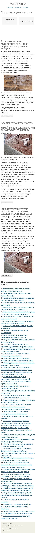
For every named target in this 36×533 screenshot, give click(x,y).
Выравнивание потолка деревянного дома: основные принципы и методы (17, 440)
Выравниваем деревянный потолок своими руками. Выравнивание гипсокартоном (18, 470)
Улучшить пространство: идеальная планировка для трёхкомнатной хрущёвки (16, 422)
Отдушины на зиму (26, 21)
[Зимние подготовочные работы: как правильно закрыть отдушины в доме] (18, 262)
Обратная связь (6, 530)
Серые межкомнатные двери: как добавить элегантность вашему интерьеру (17, 322)
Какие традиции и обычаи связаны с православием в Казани (15, 387)
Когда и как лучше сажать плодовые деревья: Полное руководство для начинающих (18, 313)
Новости (18, 7)
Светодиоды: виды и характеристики (16, 395)
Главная (10, 7)
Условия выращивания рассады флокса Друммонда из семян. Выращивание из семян (17, 484)
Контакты (5, 525)
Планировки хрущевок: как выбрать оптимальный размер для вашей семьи (15, 426)
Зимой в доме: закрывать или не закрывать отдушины (18, 128)
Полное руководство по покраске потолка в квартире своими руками (17, 364)
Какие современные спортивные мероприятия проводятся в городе (14, 336)
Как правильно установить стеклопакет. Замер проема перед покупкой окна (16, 449)
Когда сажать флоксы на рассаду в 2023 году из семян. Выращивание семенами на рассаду (16, 494)
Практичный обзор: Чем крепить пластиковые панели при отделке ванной (15, 378)
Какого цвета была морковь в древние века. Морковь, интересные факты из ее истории (18, 512)
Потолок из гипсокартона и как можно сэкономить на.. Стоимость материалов (15, 475)
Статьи (25, 7)
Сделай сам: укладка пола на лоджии (16, 409)
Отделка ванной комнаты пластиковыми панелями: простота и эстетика (16, 373)
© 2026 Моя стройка (7, 523)
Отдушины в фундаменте (9, 21)
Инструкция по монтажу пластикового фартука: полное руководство (15, 290)
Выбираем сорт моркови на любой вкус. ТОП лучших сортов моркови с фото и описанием (16, 506)
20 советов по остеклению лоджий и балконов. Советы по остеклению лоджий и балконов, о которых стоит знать (16, 464)
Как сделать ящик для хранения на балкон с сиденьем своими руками (18, 350)
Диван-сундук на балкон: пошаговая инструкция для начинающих (15, 354)
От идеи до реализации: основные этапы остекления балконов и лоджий (17, 445)
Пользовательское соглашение (15, 525)
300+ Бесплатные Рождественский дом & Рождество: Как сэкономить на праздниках (17, 489)
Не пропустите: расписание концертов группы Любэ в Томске (16, 382)
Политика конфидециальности (10, 528)
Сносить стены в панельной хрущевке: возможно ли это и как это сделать (16, 405)
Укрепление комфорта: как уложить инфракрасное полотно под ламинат (15, 412)
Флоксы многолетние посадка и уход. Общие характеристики (15, 517)
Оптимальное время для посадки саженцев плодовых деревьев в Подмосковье (17, 308)
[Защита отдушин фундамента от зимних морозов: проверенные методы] (18, 83)
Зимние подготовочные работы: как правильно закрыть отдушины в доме (16, 211)
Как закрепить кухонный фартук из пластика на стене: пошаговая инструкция (17, 299)
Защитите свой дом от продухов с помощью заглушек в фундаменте (18, 401)
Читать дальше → (7, 116)
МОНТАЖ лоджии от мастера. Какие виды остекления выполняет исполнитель (17, 459)
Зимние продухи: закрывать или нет (16, 397)
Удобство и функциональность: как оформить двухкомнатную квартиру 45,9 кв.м (17, 345)
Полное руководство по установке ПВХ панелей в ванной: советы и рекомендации (16, 368)
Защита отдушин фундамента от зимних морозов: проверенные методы (14, 44)
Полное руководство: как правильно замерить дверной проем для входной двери (17, 359)
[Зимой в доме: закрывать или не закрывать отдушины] (18, 144)
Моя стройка (18, 3)
